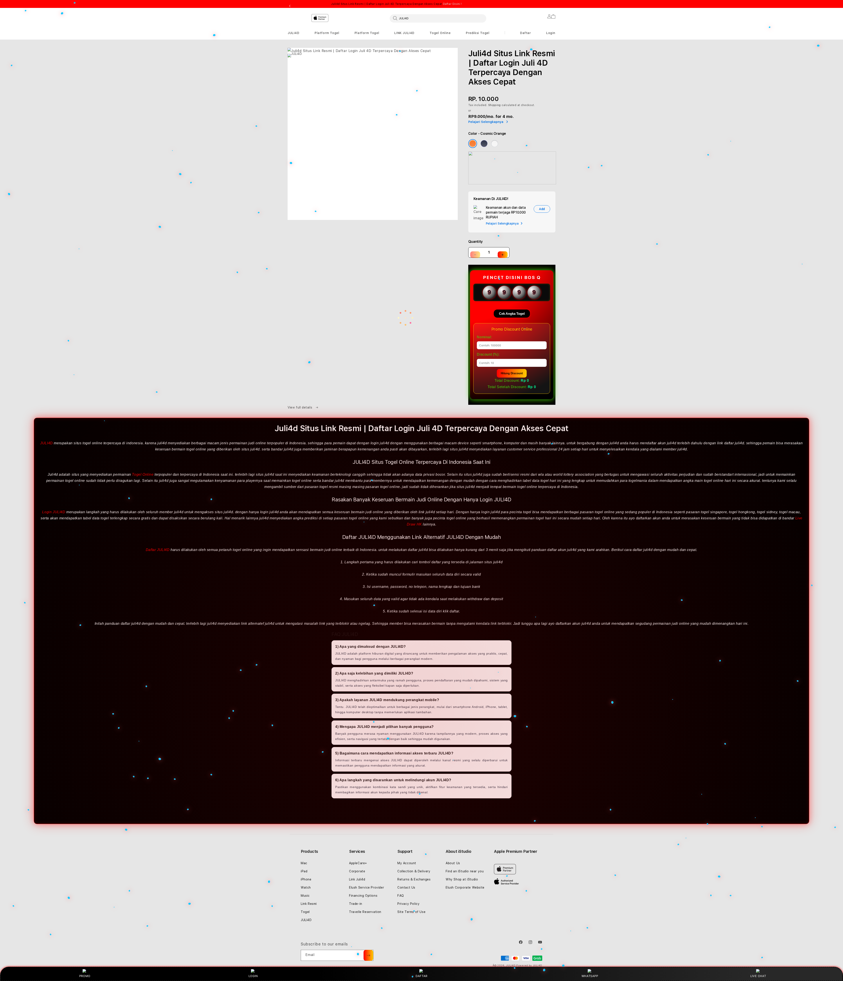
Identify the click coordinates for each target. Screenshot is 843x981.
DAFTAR (421, 976)
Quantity (475, 241)
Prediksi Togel (477, 33)
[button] (293, 33)
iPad (304, 871)
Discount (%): (488, 354)
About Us (453, 863)
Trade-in (355, 903)
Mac (304, 863)
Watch (306, 887)
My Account (406, 863)
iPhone (306, 879)
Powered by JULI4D (529, 965)
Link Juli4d (357, 879)
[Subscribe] (368, 955)
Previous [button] (290, 6)
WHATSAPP (590, 976)
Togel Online (440, 33)
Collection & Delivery (414, 871)
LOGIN (253, 976)
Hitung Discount (512, 373)
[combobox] (438, 18)
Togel (305, 912)
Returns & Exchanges (414, 879)
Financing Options (363, 895)
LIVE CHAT (758, 976)
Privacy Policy (408, 903)
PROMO (84, 976)
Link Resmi (309, 903)
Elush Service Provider (366, 887)
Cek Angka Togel (512, 313)
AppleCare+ (358, 863)
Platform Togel (327, 33)
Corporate (357, 871)
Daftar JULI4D (158, 550)
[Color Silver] (494, 143)
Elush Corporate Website (465, 887)
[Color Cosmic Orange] (472, 143)
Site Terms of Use (411, 912)
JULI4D (293, 33)
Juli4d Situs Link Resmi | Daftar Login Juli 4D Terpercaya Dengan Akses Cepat (396, 3)
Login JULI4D (53, 512)
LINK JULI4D (404, 33)
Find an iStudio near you (465, 871)
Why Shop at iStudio (462, 879)
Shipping (494, 105)
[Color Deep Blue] (484, 143)
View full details (300, 407)
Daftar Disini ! (452, 3)
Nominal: (484, 337)
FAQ (400, 895)
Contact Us (406, 887)
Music (305, 895)
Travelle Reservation (365, 912)
